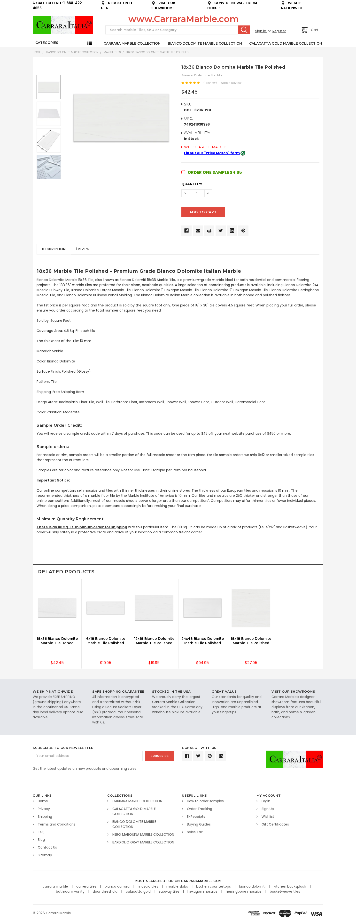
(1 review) (210, 83)
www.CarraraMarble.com (183, 19)
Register (279, 31)
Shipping (45, 816)
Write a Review (230, 83)
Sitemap (45, 855)
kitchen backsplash (290, 886)
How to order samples (205, 801)
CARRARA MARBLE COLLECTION (132, 43)
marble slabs (177, 886)
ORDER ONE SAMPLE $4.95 (215, 172)
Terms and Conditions (56, 824)
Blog (41, 839)
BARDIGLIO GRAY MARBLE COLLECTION (143, 842)
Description (54, 249)
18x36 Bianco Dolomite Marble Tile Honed (57, 640)
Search (244, 29)
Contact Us (47, 847)
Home (37, 52)
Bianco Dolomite (61, 361)
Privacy (44, 808)
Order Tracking (199, 808)
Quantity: (191, 184)
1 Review (83, 249)
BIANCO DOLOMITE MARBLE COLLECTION (205, 43)
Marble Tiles (112, 52)
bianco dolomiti (252, 886)
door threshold (105, 891)
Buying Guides (199, 824)
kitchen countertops (214, 886)
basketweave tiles (285, 891)
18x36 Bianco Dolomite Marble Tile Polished (157, 52)
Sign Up (268, 808)
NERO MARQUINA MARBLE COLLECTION (143, 834)
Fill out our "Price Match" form (212, 153)
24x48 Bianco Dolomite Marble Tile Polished (202, 640)
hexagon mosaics (202, 891)
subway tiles (169, 891)
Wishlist (268, 816)
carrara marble (56, 886)
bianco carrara (118, 886)
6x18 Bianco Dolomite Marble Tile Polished (105, 640)
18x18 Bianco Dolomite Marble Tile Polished (251, 640)
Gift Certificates (275, 824)
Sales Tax (195, 832)
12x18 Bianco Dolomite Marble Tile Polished (154, 640)
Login (266, 801)
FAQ (41, 832)
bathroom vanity (70, 891)
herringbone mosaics (244, 891)
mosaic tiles (148, 886)
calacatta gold (139, 891)
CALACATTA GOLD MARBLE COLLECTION (285, 43)
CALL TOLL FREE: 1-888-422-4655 (58, 5)
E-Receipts (196, 816)
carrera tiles (86, 886)
